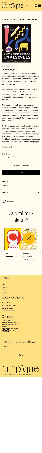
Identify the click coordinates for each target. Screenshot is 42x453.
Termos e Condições (8, 311)
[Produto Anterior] (1, 250)
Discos (4, 295)
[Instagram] (4, 330)
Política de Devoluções (9, 305)
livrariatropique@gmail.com (10, 322)
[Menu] (39, 5)
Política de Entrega (7, 308)
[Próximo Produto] (40, 250)
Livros (4, 292)
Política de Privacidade (9, 303)
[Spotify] (7, 330)
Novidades (5, 290)
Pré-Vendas (5, 282)
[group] (21, 251)
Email (6, 346)
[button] (36, 5)
